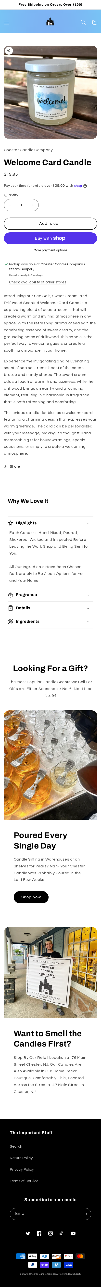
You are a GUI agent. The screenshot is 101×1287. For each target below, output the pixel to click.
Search (16, 1146)
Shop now (31, 897)
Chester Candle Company (43, 1274)
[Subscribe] (85, 1214)
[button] (6, 22)
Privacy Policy (22, 1169)
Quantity (11, 195)
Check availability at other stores (37, 282)
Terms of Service (24, 1181)
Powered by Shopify (70, 1274)
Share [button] (15, 466)
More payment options (50, 250)
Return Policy (21, 1158)
